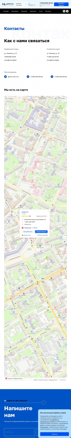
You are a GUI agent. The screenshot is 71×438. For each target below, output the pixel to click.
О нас (40, 11)
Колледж (6, 11)
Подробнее (44, 427)
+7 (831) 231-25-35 (53, 57)
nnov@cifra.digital (10, 60)
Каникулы (24, 11)
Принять (54, 434)
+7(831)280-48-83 (46, 3)
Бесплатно (33, 11)
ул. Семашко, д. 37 (10, 53)
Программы (14, 11)
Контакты (48, 11)
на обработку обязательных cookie (49, 420)
